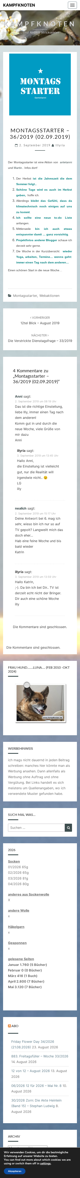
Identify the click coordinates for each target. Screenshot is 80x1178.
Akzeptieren (14, 1171)
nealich (20, 508)
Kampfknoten (19, 5)
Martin (18, 167)
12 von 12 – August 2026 (30, 1071)
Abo (14, 1026)
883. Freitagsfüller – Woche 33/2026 (39, 1056)
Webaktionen (49, 296)
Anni (18, 396)
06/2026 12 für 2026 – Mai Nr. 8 (36, 1086)
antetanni (66, 162)
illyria (60, 145)
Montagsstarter (25, 296)
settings (45, 1163)
